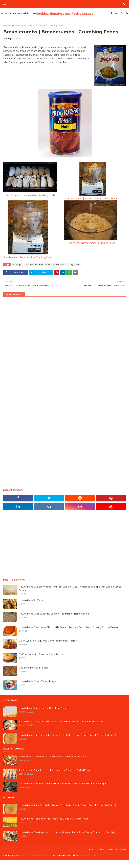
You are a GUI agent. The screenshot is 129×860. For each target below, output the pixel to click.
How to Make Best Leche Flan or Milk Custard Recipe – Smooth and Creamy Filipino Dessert (69, 627)
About (101, 849)
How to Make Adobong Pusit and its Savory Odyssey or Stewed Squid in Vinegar (62, 783)
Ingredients (15, 25)
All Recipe (17, 264)
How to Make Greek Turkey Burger (38, 681)
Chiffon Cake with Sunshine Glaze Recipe (41, 654)
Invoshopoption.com (87, 855)
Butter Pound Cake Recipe (33, 667)
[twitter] (116, 13)
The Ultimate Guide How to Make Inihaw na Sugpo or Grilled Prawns (55, 770)
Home (6, 25)
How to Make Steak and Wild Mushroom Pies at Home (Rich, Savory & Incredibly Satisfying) (68, 832)
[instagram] (121, 13)
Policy (110, 849)
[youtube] (111, 506)
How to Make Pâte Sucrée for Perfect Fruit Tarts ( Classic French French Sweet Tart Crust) (67, 735)
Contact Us (121, 849)
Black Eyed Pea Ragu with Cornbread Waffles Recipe (48, 640)
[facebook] (111, 13)
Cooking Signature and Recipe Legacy (64, 13)
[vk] (49, 506)
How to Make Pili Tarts (31, 600)
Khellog (8, 38)
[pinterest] (126, 13)
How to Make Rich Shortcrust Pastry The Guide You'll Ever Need (53, 818)
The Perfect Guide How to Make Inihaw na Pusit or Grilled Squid (53, 756)
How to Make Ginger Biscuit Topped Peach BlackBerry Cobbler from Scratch (61, 721)
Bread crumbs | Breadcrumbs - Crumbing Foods (30, 195)
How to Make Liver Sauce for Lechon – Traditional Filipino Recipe (54, 613)
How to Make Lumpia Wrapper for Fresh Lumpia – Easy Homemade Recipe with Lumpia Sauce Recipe (70, 588)
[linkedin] (18, 506)
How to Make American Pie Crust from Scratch (44, 708)
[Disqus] (64, 345)
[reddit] (80, 498)
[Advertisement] (64, 546)
